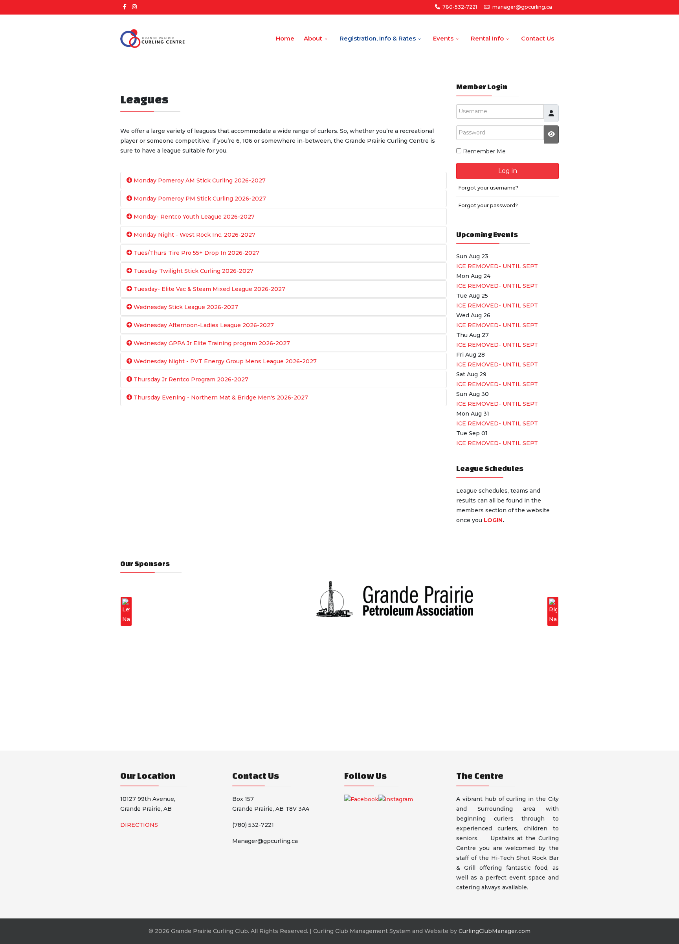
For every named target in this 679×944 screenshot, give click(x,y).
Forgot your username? (488, 188)
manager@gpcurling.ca (522, 7)
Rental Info (487, 38)
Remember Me (484, 151)
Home (285, 38)
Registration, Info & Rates (378, 38)
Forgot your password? (488, 205)
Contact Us (537, 38)
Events (443, 38)
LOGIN (493, 520)
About (313, 38)
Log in (507, 171)
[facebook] (125, 6)
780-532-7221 (459, 7)
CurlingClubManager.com (494, 931)
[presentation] (126, 611)
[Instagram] (134, 6)
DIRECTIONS (139, 824)
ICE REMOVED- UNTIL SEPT (497, 266)
